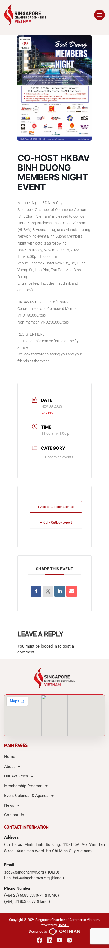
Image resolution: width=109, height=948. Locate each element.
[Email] (71, 591)
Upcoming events (59, 457)
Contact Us (14, 815)
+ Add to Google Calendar (56, 507)
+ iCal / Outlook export (56, 522)
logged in (49, 646)
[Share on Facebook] (36, 591)
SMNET (63, 925)
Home (9, 756)
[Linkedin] (59, 591)
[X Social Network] (48, 591)
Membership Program (23, 786)
